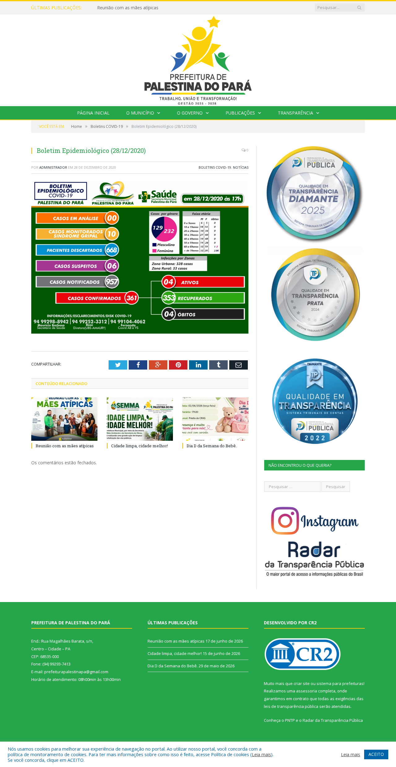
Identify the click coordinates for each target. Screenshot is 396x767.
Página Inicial (93, 113)
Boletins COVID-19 (215, 167)
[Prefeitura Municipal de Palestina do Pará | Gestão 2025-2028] (198, 59)
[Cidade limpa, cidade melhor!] (140, 419)
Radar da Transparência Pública (333, 720)
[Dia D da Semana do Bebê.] (215, 419)
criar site (302, 683)
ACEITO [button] (376, 754)
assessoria (306, 691)
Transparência (295, 113)
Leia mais (261, 754)
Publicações (240, 113)
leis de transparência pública (291, 706)
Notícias (240, 167)
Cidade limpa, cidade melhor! (126, 8)
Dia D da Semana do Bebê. (212, 445)
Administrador (53, 167)
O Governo (190, 113)
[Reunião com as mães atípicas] (64, 419)
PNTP (290, 720)
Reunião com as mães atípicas (65, 445)
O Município (140, 113)
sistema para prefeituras (340, 683)
